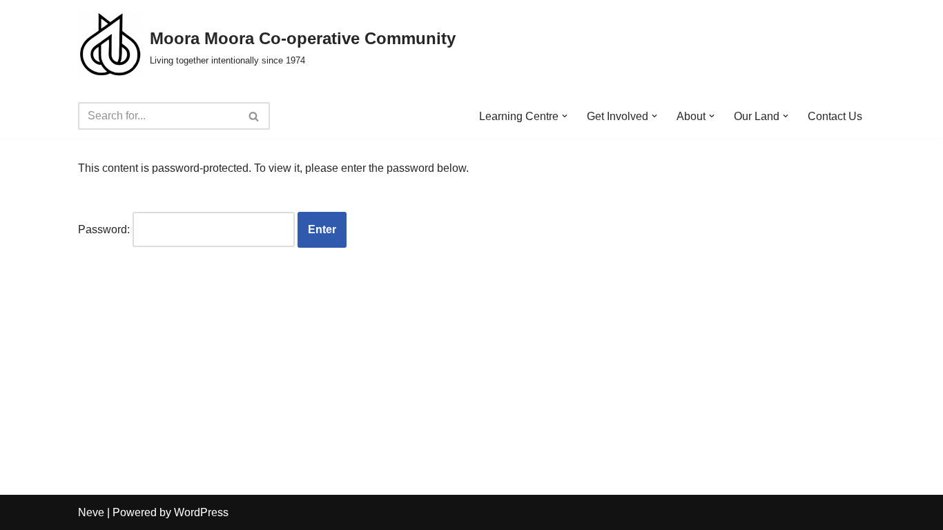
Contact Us (835, 116)
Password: (105, 229)
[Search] (254, 116)
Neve (91, 512)
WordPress (201, 512)
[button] (564, 116)
